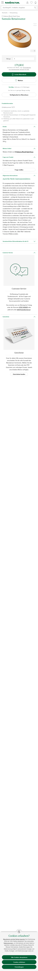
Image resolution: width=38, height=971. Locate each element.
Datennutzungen (8, 943)
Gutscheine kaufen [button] (19, 374)
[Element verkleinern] (31, 51)
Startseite (4, 12)
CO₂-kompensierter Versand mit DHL (19, 69)
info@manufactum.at (23, 309)
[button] (35, 25)
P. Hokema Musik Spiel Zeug (24, 152)
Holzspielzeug (13, 12)
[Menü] (2, 2)
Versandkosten (27, 67)
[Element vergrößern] (34, 51)
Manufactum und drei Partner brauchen (14, 939)
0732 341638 (23, 307)
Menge (8, 59)
